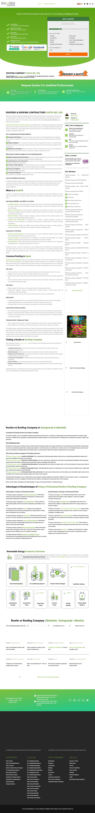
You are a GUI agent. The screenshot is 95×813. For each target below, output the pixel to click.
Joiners (50, 774)
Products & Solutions (49, 4)
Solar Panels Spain (32, 777)
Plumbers (50, 763)
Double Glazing (10, 781)
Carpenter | (52, 659)
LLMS (71, 777)
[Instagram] (90, 4)
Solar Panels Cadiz (32, 791)
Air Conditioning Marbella (34, 768)
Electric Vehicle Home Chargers (14, 768)
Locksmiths (51, 765)
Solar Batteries (79, 183)
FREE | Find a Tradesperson (74, 125)
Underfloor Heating (78, 584)
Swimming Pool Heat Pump (73, 211)
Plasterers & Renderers (76, 44)
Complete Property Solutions (56, 781)
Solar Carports (79, 191)
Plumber (72, 38)
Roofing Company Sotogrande (14, 259)
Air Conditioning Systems (37, 583)
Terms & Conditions (74, 768)
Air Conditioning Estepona (34, 763)
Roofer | (76, 643)
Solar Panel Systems (80, 180)
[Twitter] (85, 4)
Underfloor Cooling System (13, 779)
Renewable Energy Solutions (77, 779)
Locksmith (53, 38)
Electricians (51, 761)
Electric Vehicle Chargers (57, 583)
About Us (71, 761)
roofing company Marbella (50, 120)
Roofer (52, 40)
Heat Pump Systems (11, 772)
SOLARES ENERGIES (29, 808)
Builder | (13, 643)
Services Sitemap (74, 774)
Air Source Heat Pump (73, 203)
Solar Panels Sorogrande (33, 786)
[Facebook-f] (82, 4)
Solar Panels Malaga (32, 781)
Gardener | (77, 659)
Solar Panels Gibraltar (33, 788)
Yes (51, 50)
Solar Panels (9, 761)
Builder (52, 36)
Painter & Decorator (56, 44)
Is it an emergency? (55, 47)
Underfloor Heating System (13, 777)
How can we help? (54, 33)
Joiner (52, 42)
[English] (78, 4)
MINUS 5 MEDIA (54, 808)
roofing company (24, 343)
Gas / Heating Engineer (77, 40)
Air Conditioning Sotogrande (34, 770)
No (70, 50)
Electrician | (35, 643)
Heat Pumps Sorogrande (33, 797)
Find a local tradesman (54, 779)
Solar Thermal (10, 765)
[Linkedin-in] (93, 4)
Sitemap (71, 772)
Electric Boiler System (12, 774)
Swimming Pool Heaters (72, 216)
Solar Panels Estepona (33, 779)
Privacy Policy (73, 770)
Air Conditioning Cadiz (33, 772)
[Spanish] (80, 4)
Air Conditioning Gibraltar (34, 774)
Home (39, 4)
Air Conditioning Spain (33, 761)
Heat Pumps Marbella (33, 793)
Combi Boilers (84, 234)
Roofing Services (14, 443)
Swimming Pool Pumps (72, 221)
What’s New (72, 763)
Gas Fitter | (33, 659)
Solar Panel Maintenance (12, 763)
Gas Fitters (51, 772)
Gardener (72, 42)
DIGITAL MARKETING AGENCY (65, 808)
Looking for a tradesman (54, 647)
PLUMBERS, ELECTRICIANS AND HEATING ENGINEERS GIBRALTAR (67, 750)
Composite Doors (10, 784)
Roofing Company (21, 76)
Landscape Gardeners (54, 777)
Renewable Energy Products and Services (34, 557)
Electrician (73, 36)
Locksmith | (15, 659)
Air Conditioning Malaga (33, 765)
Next (68, 54)
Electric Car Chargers (72, 194)
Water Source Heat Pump (73, 206)
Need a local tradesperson (76, 647)
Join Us (71, 765)
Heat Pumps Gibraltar (33, 795)
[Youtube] (87, 4)
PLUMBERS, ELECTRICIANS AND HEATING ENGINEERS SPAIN (23, 750)
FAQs (76, 761)
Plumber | (56, 643)
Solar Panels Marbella (33, 784)
